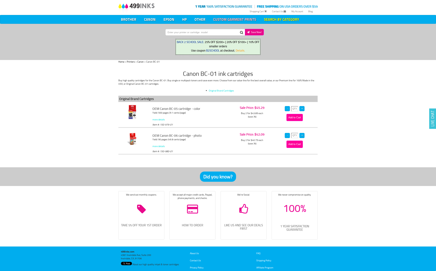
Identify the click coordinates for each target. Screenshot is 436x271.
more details (158, 119)
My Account (297, 11)
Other (199, 19)
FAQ (258, 253)
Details (240, 50)
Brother (128, 19)
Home (121, 61)
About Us (194, 253)
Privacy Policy (197, 267)
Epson (169, 19)
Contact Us (278, 11)
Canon (150, 19)
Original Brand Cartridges (221, 90)
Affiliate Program (264, 267)
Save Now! (256, 32)
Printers (131, 61)
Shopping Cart (257, 11)
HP (184, 19)
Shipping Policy (263, 260)
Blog (310, 11)
